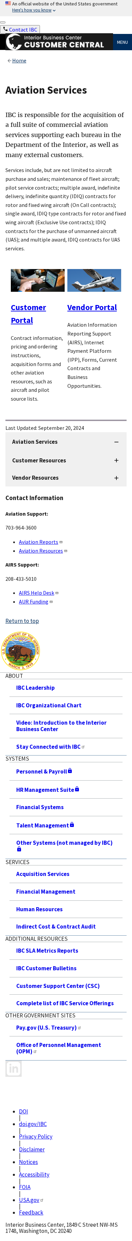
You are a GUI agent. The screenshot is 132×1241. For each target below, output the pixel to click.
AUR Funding (33, 601)
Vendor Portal (92, 307)
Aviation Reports (38, 541)
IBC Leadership (35, 687)
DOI (23, 1111)
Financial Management (45, 891)
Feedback (31, 1212)
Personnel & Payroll (41, 771)
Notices (28, 1162)
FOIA (24, 1187)
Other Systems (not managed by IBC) (64, 842)
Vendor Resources (35, 477)
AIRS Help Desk (36, 592)
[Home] (59, 48)
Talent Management (42, 825)
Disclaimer (32, 1149)
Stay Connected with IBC (48, 746)
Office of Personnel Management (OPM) (58, 1048)
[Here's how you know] (66, 8)
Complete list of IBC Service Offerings (65, 1003)
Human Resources (39, 909)
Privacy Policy (35, 1136)
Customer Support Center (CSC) (58, 986)
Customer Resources (39, 460)
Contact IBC (23, 29)
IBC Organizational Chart (49, 705)
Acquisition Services (42, 874)
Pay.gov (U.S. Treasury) (46, 1027)
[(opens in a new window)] (13, 1069)
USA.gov (29, 1200)
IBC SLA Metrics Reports (47, 950)
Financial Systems (40, 807)
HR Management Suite (45, 790)
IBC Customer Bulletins (46, 968)
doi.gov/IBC (33, 1124)
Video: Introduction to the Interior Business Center (61, 726)
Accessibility (34, 1174)
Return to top (22, 621)
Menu (122, 42)
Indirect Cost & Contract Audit (56, 926)
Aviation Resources (41, 550)
